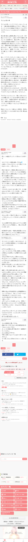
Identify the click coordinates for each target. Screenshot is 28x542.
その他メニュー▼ (5, 351)
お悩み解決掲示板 (6, 513)
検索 (25, 2)
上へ (14, 541)
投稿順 (3, 149)
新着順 (8, 149)
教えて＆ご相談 (20, 494)
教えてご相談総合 (6, 478)
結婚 (5, 494)
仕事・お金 (10, 5)
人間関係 (19, 477)
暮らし (4, 5)
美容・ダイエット (17, 5)
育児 (18, 490)
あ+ (26, 14)
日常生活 (19, 482)
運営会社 (6, 521)
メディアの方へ (10, 523)
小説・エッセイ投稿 (8, 505)
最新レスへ (5, 541)
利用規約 (11, 521)
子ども (5, 117)
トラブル (5, 482)
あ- (23, 14)
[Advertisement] (14, 437)
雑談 (5, 509)
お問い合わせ (18, 523)
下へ (23, 541)
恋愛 (5, 490)
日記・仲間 (19, 505)
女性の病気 (19, 502)
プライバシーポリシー (19, 521)
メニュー (2, 2)
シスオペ (19, 509)
